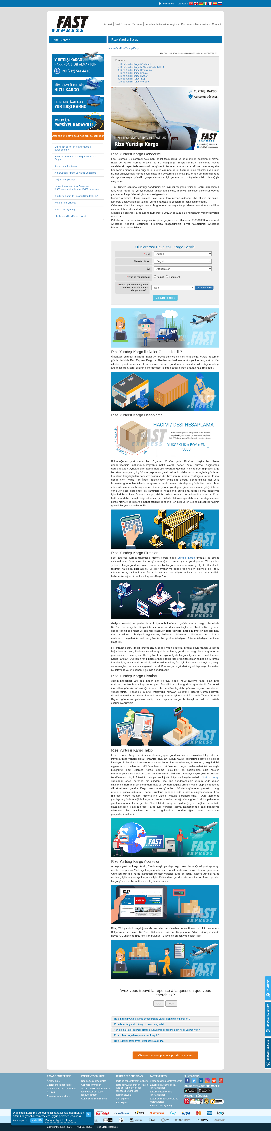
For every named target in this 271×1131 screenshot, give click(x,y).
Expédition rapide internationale (166, 1081)
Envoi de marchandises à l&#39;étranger (163, 1086)
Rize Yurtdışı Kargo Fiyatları (134, 76)
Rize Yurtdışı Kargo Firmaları (134, 73)
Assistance (167, 3)
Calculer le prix (164, 297)
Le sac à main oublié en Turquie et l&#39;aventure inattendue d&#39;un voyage (77, 188)
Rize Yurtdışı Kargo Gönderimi (135, 64)
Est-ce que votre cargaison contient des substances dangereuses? (133, 287)
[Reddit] (214, 1080)
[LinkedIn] (201, 1080)
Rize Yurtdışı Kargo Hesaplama (136, 70)
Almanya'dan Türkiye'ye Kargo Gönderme (75, 173)
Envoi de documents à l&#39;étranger (161, 1093)
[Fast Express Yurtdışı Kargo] (70, 23)
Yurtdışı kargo (210, 777)
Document (174, 277)
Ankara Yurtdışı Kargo (65, 202)
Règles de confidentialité (93, 1081)
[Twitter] (194, 1080)
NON (171, 1003)
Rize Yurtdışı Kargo (129, 48)
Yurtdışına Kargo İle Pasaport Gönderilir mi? (76, 196)
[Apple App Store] (205, 1090)
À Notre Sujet (53, 1081)
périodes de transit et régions (162, 24)
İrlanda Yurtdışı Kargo (65, 209)
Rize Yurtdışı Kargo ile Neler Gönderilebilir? (142, 67)
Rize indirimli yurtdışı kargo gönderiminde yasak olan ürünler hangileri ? (152, 1018)
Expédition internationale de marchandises (164, 1100)
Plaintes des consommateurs (61, 1088)
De (147, 254)
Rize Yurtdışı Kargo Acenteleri (135, 81)
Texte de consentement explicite (132, 1081)
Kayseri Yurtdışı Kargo (66, 166)
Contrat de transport (91, 1085)
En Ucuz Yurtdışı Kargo (161, 1105)
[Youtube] (221, 1080)
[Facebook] (187, 1080)
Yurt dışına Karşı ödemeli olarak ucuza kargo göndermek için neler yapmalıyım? (157, 1029)
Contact (216, 24)
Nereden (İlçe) (141, 261)
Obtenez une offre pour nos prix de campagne (78, 135)
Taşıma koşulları (124, 1095)
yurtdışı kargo (186, 557)
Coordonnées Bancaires (59, 1085)
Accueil (108, 24)
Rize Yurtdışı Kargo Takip (132, 78)
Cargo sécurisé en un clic (94, 1098)
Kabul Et (37, 1120)
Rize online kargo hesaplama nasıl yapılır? (136, 1035)
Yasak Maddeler (204, 287)
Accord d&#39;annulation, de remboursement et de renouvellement (95, 1091)
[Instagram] (207, 1080)
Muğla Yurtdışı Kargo (65, 179)
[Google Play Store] (191, 1090)
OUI (159, 1003)
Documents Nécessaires (195, 24)
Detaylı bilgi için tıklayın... (60, 1120)
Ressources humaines (58, 1096)
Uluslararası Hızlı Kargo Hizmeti (70, 216)
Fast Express (122, 24)
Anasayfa (113, 48)
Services (137, 24)
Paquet (160, 277)
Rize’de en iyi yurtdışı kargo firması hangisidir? (139, 1024)
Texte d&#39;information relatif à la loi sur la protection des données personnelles (132, 1088)
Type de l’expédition (138, 277)
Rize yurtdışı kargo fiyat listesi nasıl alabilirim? (139, 1041)
